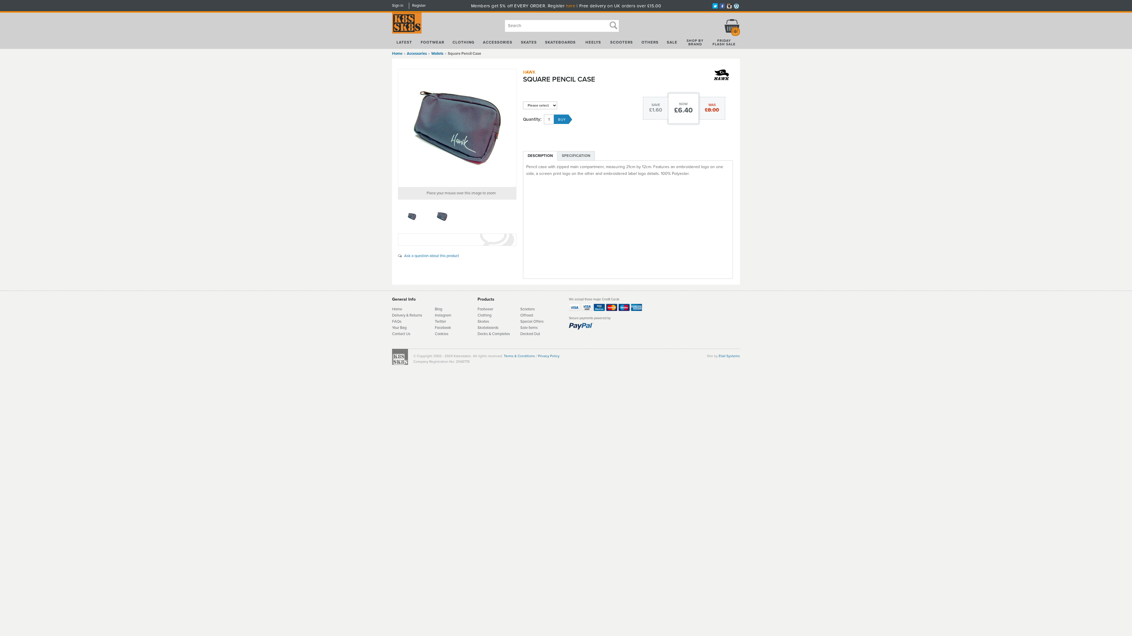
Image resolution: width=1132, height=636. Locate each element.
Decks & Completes (494, 334)
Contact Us (401, 334)
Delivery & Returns (407, 315)
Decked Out (530, 334)
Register (419, 5)
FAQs (397, 321)
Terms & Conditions (519, 356)
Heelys (593, 42)
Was (712, 105)
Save (655, 105)
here (570, 6)
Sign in (397, 5)
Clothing (463, 42)
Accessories (497, 42)
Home (397, 53)
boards (492, 327)
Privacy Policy (549, 356)
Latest (404, 42)
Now (683, 104)
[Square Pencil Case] (457, 128)
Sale (672, 42)
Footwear (432, 42)
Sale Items (529, 327)
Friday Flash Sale (724, 42)
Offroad (526, 315)
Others (650, 42)
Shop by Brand (695, 42)
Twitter (440, 321)
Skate (482, 327)
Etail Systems (729, 356)
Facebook (443, 327)
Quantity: (532, 119)
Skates (529, 42)
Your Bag (399, 327)
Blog (438, 309)
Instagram (443, 315)
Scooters (621, 42)
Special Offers (532, 321)
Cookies (441, 334)
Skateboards (560, 42)
